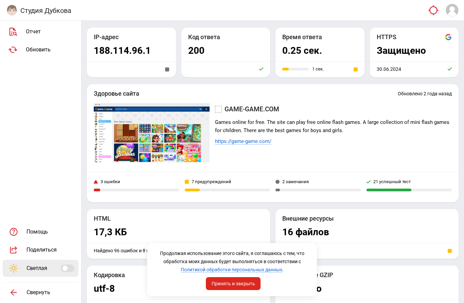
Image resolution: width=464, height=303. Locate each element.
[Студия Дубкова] (11, 10)
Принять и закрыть (233, 283)
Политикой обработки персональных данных (231, 269)
